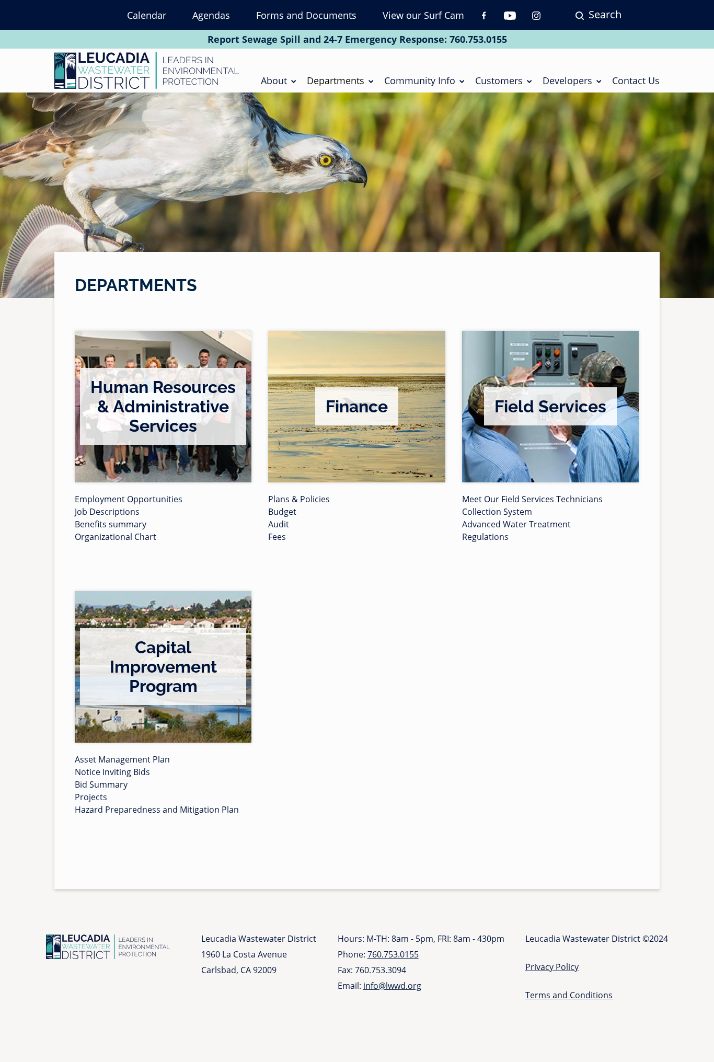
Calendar (146, 15)
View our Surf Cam (423, 15)
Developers (567, 80)
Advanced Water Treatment (516, 524)
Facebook (484, 15)
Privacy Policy (552, 967)
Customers (499, 80)
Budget (282, 511)
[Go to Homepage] (146, 70)
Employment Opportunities (128, 499)
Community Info (419, 80)
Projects (91, 797)
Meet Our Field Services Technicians (532, 499)
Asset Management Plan (122, 759)
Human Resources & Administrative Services (163, 406)
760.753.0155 (478, 39)
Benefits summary (110, 524)
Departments (335, 80)
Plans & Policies (299, 499)
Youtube (510, 15)
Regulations (485, 536)
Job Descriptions (107, 511)
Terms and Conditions (569, 995)
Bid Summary (101, 784)
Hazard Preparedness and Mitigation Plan (157, 809)
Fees (277, 536)
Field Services (550, 406)
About (274, 80)
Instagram (536, 15)
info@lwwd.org (392, 985)
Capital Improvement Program (163, 667)
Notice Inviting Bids (112, 772)
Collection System (497, 511)
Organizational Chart (115, 536)
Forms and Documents (306, 15)
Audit (278, 524)
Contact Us (636, 80)
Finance (357, 406)
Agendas (211, 15)
